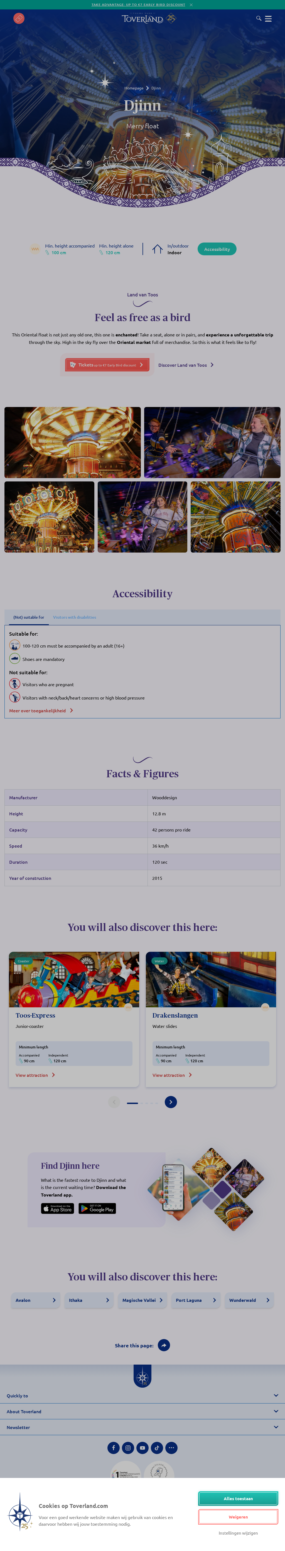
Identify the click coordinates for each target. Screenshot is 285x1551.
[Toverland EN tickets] (18, 18)
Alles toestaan (238, 1498)
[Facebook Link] (113, 1448)
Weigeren (238, 1517)
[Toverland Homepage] (142, 18)
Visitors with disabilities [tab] (74, 617)
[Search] (259, 18)
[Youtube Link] (142, 1448)
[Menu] (268, 18)
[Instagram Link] (128, 1448)
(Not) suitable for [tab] (28, 617)
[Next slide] (171, 1102)
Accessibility (217, 249)
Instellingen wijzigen (238, 1532)
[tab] (132, 1103)
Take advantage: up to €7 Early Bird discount (138, 4)
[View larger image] (72, 442)
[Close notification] (191, 5)
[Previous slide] (114, 1102)
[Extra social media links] (171, 1448)
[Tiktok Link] (157, 1448)
